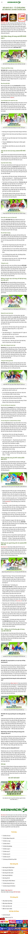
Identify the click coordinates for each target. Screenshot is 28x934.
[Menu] (2, 2)
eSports (12, 97)
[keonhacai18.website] (14, 2)
